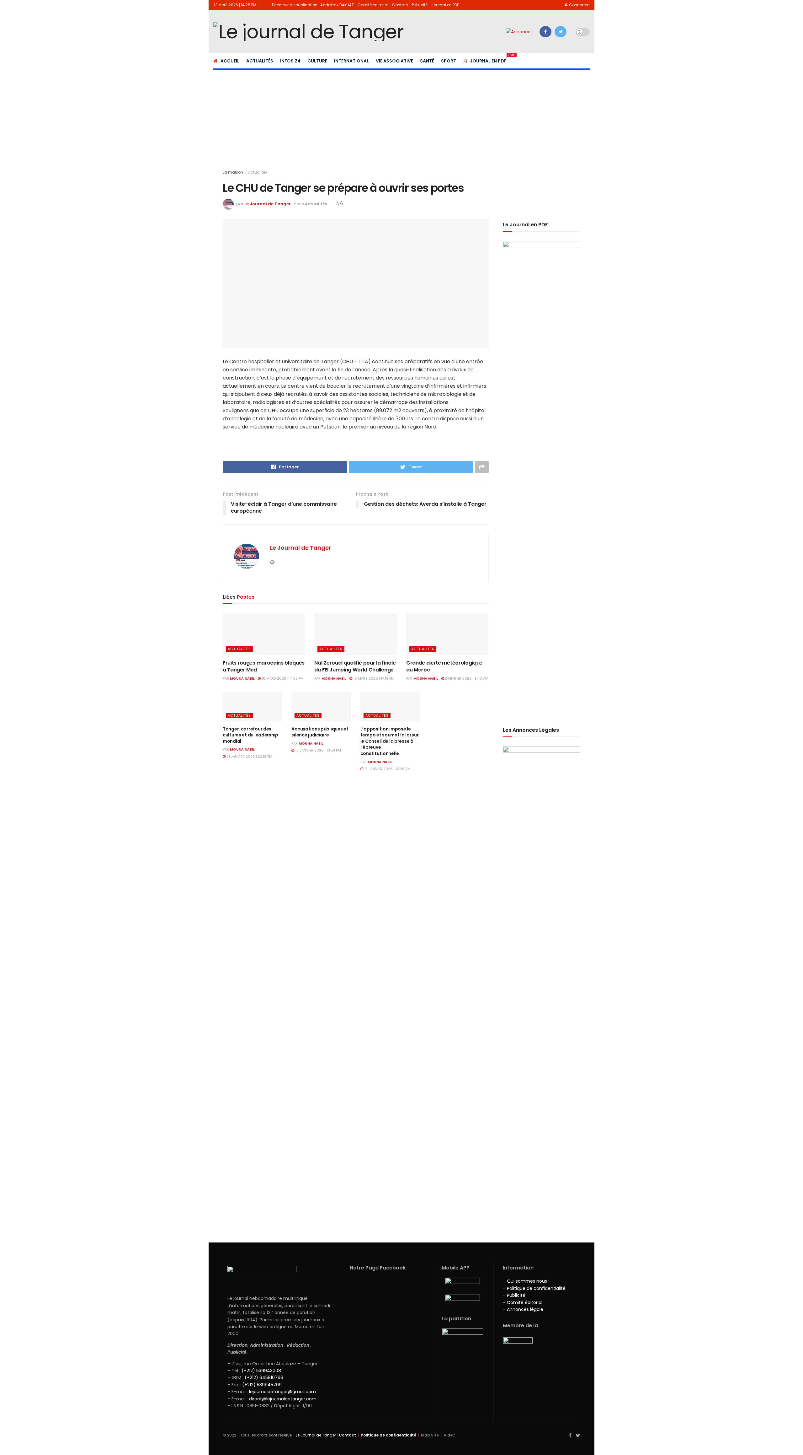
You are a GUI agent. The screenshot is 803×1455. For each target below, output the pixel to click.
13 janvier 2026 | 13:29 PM (317, 750)
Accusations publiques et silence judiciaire (319, 732)
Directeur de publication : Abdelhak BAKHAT (313, 5)
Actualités (259, 61)
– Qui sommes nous (525, 1281)
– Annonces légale (523, 1309)
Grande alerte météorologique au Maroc (444, 666)
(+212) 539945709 (262, 1385)
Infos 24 (290, 61)
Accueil (230, 61)
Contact (400, 5)
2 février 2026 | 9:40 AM (466, 678)
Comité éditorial (373, 5)
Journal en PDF (445, 5)
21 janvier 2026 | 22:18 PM (249, 756)
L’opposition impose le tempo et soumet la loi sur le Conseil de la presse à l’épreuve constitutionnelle (389, 741)
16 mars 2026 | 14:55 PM (282, 678)
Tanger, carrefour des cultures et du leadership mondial (250, 735)
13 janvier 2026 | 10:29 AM (387, 768)
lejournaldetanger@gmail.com (282, 1391)
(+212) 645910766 (264, 1377)
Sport (448, 61)
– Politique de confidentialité (534, 1288)
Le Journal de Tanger (267, 204)
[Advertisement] (401, 115)
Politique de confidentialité (388, 1435)
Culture (317, 61)
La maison (233, 172)
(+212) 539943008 (261, 1370)
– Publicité (514, 1295)
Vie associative (394, 61)
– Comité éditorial (522, 1302)
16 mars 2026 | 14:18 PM (373, 678)
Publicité (420, 5)
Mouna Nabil (242, 678)
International (351, 61)
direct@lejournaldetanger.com (282, 1399)
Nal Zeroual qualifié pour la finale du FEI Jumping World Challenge (355, 666)
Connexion (579, 5)
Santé (427, 61)
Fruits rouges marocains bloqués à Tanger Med (264, 666)
